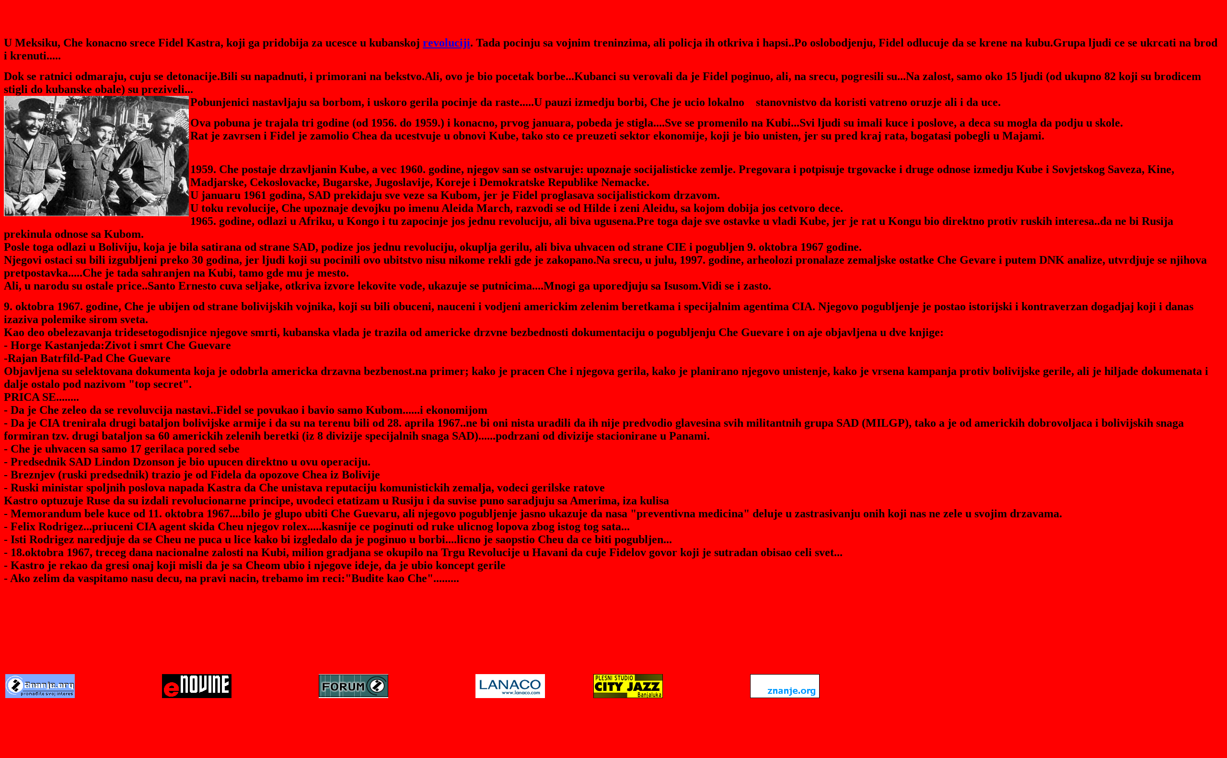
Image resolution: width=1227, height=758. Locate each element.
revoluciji (446, 42)
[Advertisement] (613, 643)
